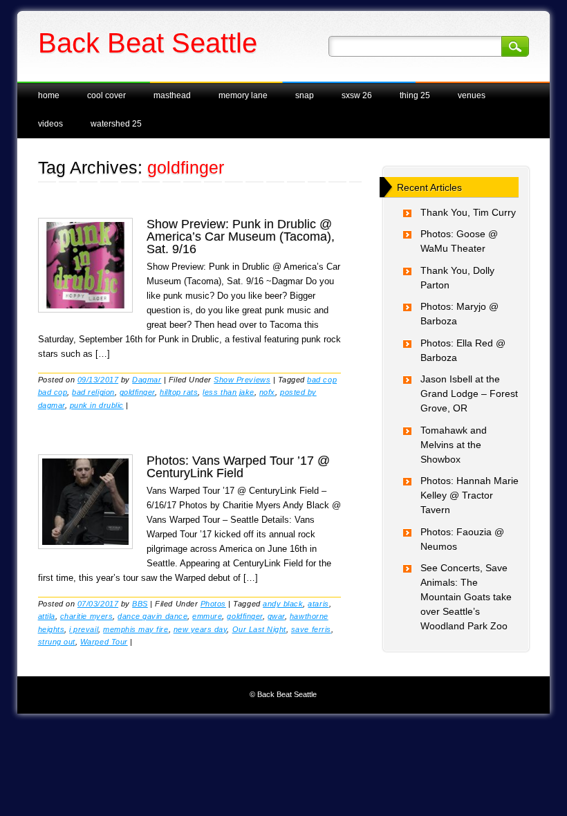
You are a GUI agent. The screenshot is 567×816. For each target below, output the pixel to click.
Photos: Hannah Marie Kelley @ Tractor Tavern (469, 495)
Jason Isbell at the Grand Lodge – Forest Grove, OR (469, 393)
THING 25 (415, 95)
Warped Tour (104, 642)
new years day (200, 629)
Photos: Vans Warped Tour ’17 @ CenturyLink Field (238, 467)
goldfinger (137, 392)
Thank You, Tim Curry (468, 212)
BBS (140, 604)
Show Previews (242, 379)
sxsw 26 (357, 95)
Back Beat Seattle (147, 43)
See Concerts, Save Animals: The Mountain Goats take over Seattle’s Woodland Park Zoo (466, 596)
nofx (267, 392)
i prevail (83, 629)
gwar (276, 616)
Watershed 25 (116, 124)
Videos (50, 124)
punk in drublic (97, 405)
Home (48, 95)
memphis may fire (135, 629)
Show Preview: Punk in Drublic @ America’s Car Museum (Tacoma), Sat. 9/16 (241, 236)
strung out (56, 642)
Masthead (172, 95)
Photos (213, 604)
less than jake (228, 392)
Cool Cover (106, 95)
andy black (283, 604)
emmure (207, 616)
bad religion (93, 392)
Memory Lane (243, 95)
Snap (304, 95)
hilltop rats (179, 392)
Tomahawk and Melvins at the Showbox (453, 445)
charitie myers (86, 616)
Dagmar (146, 379)
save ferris (311, 629)
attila (46, 616)
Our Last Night (259, 629)
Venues (471, 95)
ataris (318, 604)
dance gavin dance (152, 616)
